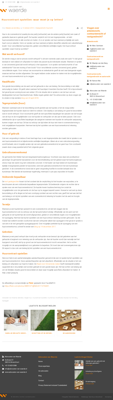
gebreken (21, 297)
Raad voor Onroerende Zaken (48, 264)
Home (40, 361)
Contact (41, 380)
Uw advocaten (43, 371)
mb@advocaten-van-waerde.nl (97, 67)
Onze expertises (44, 366)
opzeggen (5, 300)
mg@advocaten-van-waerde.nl (97, 50)
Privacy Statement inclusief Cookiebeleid (52, 385)
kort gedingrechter (12, 181)
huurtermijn (51, 297)
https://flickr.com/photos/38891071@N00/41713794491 (27, 286)
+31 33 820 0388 (10, 2)
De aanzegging (69, 333)
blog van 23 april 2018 (29, 98)
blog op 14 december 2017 (45, 227)
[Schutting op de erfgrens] (43, 320)
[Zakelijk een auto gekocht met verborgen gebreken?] (16, 320)
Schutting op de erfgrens (43, 333)
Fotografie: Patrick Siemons (70, 397)
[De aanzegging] (69, 320)
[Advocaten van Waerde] (13, 9)
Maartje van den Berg (70, 297)
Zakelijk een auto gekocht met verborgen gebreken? (16, 333)
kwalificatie (59, 297)
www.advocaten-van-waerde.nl (16, 372)
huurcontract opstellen (40, 297)
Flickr (31, 283)
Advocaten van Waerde (9, 297)
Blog (39, 376)
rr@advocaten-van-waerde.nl (100, 84)
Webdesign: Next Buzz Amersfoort (91, 397)
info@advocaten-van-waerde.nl (30, 2)
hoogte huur (28, 297)
